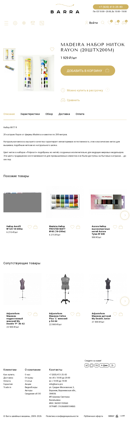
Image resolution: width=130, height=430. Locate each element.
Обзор (49, 114)
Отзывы (29, 377)
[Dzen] (104, 365)
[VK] (97, 365)
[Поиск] (102, 22)
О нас (27, 374)
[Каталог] (6, 23)
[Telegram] (87, 365)
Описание (9, 114)
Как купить (9, 374)
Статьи (28, 380)
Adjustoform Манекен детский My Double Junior (101, 316)
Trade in (7, 387)
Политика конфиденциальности (62, 416)
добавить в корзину (84, 71)
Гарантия (8, 384)
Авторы (29, 390)
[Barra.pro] (65, 9)
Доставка (64, 114)
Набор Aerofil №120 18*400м (14, 227)
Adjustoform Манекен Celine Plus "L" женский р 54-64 (58, 317)
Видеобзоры (31, 387)
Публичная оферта (93, 416)
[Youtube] (112, 365)
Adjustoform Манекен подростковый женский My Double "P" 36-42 (15, 318)
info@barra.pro (56, 384)
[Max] (92, 365)
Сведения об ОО (33, 393)
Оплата (80, 114)
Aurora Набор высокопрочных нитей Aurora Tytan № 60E (101, 230)
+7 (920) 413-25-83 (58, 374)
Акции (28, 384)
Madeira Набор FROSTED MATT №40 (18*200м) (57, 229)
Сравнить (73, 100)
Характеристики (30, 114)
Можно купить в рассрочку (85, 90)
